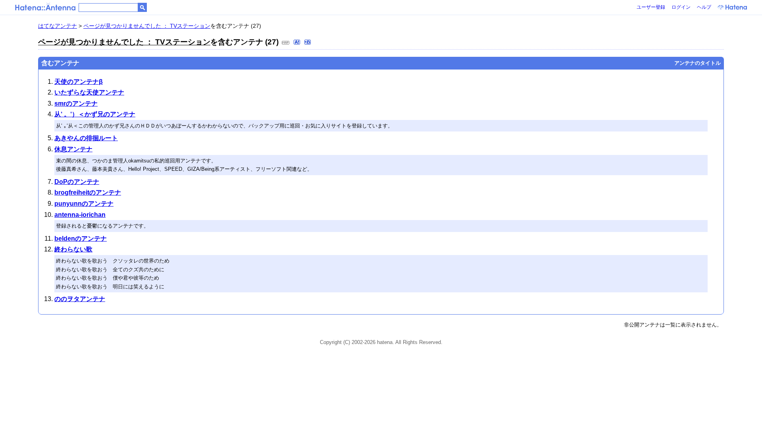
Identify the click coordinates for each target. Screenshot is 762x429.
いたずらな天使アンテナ (89, 92)
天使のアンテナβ (78, 81)
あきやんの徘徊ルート (86, 138)
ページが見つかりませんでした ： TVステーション (146, 26)
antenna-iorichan (80, 214)
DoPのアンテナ (76, 181)
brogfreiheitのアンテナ (87, 192)
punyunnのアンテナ (84, 203)
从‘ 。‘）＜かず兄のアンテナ (94, 114)
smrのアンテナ (76, 103)
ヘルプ (704, 7)
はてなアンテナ (57, 26)
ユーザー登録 (651, 7)
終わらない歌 (73, 249)
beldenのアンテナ (80, 238)
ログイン (681, 7)
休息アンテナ (73, 149)
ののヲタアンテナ (79, 299)
